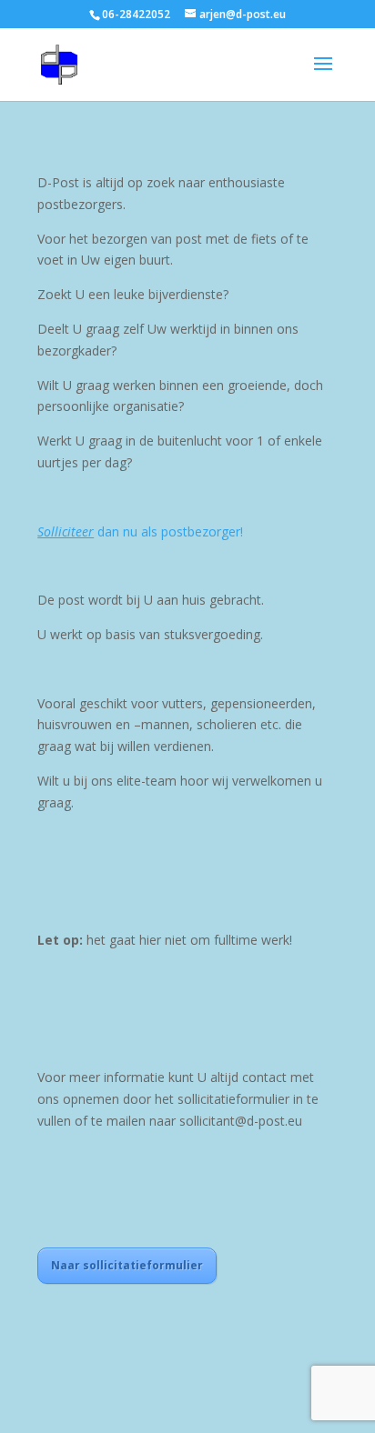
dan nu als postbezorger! (140, 531)
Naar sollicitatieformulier (127, 1265)
